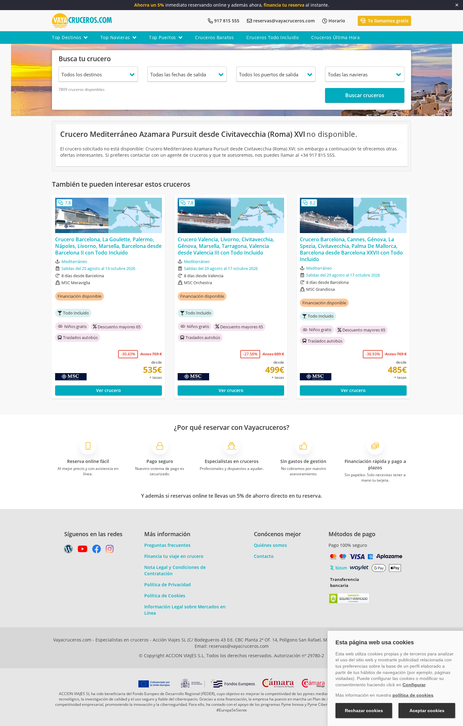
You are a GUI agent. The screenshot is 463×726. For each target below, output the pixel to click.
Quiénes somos (270, 545)
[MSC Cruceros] (84, 377)
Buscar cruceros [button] (364, 95)
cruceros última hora (335, 37)
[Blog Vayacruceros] (68, 550)
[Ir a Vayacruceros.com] (82, 20)
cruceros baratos (214, 37)
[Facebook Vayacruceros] (96, 550)
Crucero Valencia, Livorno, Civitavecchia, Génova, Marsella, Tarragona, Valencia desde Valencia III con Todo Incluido (226, 246)
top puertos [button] (162, 37)
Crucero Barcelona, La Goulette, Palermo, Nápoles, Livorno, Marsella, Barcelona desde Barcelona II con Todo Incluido (108, 246)
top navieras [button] (115, 37)
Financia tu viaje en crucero (173, 556)
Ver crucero (108, 390)
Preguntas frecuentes (167, 545)
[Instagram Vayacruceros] (110, 550)
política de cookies (412, 695)
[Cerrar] (456, 5)
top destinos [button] (66, 37)
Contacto (264, 556)
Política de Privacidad (167, 585)
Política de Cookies (164, 596)
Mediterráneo (74, 261)
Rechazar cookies (364, 710)
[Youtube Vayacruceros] (82, 550)
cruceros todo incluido (272, 37)
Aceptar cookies (426, 710)
